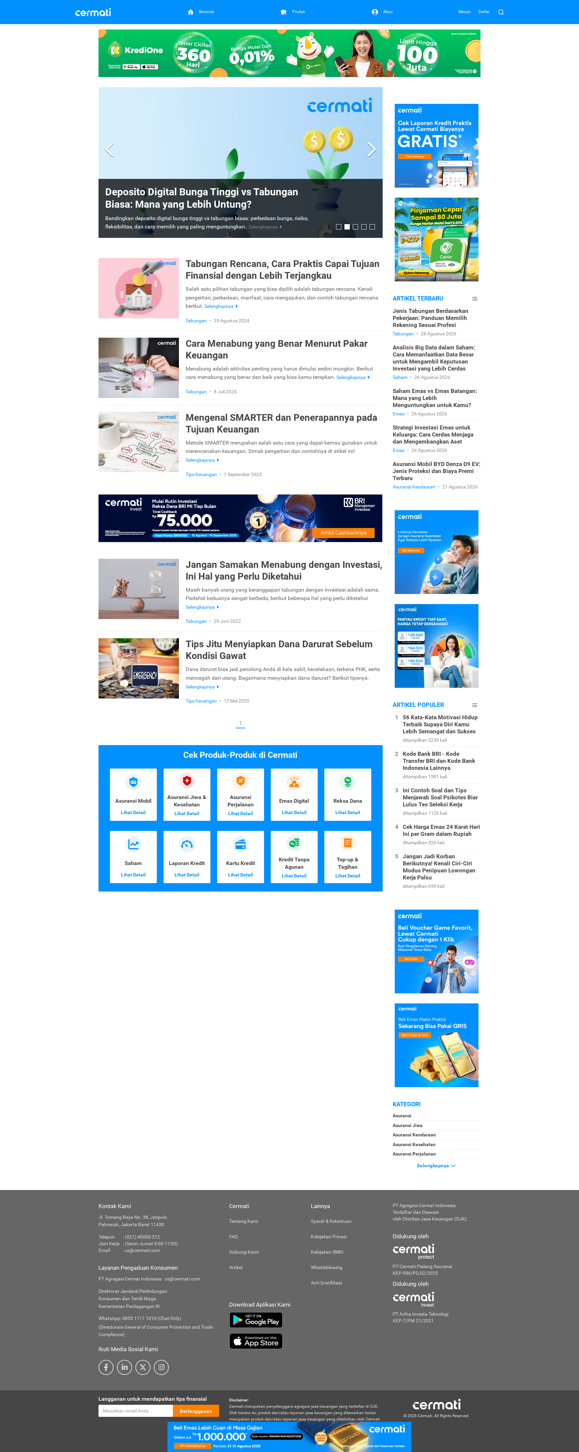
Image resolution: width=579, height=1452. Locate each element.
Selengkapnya (434, 1165)
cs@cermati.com (142, 1250)
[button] (110, 149)
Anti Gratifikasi (326, 1282)
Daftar (484, 11)
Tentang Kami (243, 1221)
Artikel (235, 1267)
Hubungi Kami (244, 1252)
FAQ (233, 1236)
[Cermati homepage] (436, 1403)
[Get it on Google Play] (306, 1320)
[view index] (474, 299)
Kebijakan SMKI (327, 1252)
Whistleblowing (326, 1267)
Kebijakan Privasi (328, 1236)
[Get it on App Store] (306, 1341)
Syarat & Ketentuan (331, 1221)
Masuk (464, 11)
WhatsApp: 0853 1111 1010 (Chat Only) (140, 1318)
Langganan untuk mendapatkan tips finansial (153, 1399)
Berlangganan (196, 1411)
